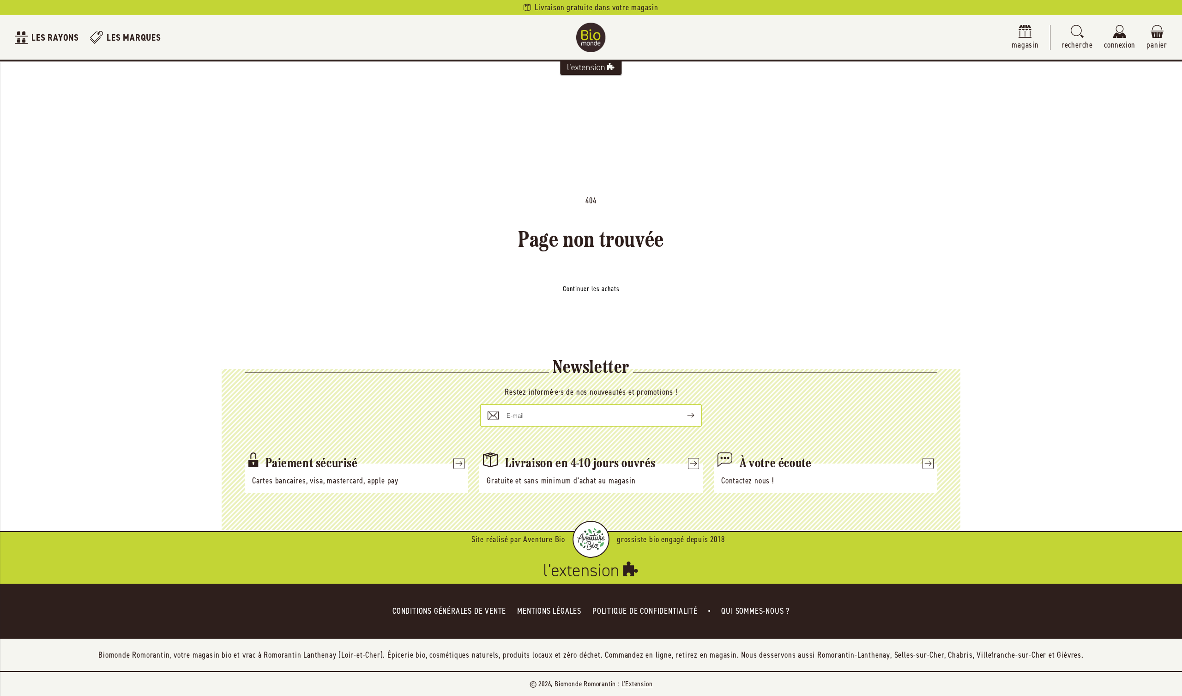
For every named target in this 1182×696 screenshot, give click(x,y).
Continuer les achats (591, 288)
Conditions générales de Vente (449, 611)
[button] (1077, 37)
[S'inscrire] (683, 415)
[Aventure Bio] (591, 539)
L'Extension (637, 684)
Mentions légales (549, 611)
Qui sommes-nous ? (755, 611)
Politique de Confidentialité (644, 611)
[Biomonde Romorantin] (591, 37)
